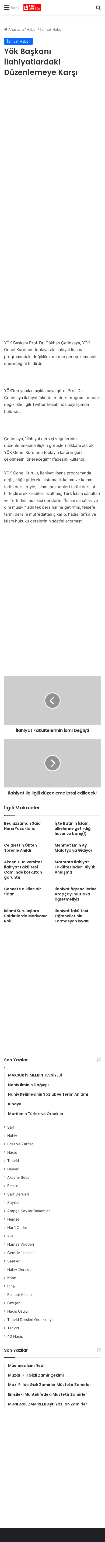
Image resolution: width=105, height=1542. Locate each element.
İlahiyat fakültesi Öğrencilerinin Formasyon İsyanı (72, 916)
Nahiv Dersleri (19, 1269)
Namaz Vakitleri (20, 1244)
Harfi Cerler (17, 1227)
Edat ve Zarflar (20, 1144)
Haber (32, 29)
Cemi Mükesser (20, 1253)
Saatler (13, 1261)
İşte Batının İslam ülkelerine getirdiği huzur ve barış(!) (73, 828)
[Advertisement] (52, 140)
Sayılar (13, 1202)
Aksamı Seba (18, 1177)
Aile (10, 1236)
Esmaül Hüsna (19, 1294)
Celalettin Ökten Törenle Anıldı (20, 848)
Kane (11, 1278)
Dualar (13, 1169)
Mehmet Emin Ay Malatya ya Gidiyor (73, 848)
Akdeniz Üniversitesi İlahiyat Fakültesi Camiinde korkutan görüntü (24, 869)
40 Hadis (15, 1336)
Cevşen (13, 1303)
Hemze (13, 1219)
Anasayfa (15, 29)
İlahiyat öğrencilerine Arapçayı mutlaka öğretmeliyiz (76, 894)
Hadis (12, 1152)
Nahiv (12, 1135)
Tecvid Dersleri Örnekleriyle (31, 1319)
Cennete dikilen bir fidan (22, 891)
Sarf (11, 1127)
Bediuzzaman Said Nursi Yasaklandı (22, 826)
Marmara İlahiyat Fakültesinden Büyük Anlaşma (75, 867)
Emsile (12, 1186)
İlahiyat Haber (51, 29)
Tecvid (13, 1161)
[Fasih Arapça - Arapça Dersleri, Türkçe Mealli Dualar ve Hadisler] (32, 7)
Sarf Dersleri (18, 1194)
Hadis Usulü (17, 1311)
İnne (11, 1286)
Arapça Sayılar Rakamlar (28, 1211)
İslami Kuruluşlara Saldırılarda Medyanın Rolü (26, 916)
